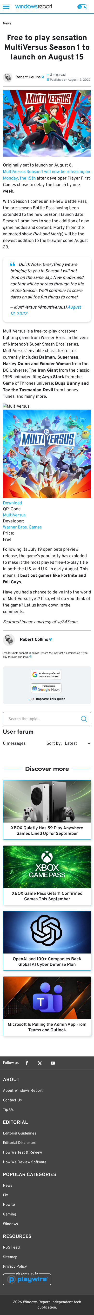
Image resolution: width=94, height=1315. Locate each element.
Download (12, 503)
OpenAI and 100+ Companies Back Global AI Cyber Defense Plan (47, 962)
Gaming (9, 1214)
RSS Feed (11, 1247)
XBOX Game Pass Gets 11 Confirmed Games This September (47, 896)
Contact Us (12, 1100)
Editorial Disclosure (19, 1143)
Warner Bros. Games (22, 527)
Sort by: (54, 743)
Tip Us (8, 1109)
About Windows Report (23, 1090)
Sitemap (10, 1257)
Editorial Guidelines (19, 1133)
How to (9, 1204)
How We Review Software (25, 1162)
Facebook (27, 1063)
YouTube (53, 1063)
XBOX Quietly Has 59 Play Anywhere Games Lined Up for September (47, 831)
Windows (10, 1224)
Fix (5, 1195)
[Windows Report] (33, 6)
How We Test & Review (22, 1152)
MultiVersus (14, 515)
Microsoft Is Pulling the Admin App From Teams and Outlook (47, 1027)
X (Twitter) (40, 1063)
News (7, 24)
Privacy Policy (15, 1266)
